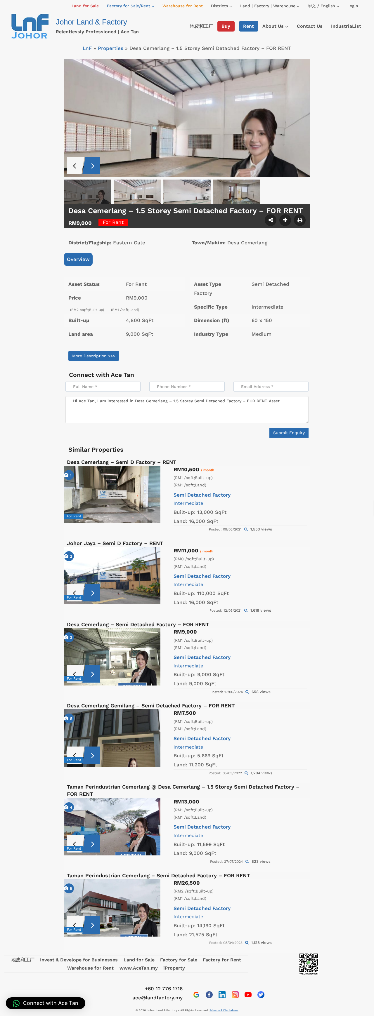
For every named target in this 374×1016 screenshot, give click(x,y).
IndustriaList (346, 26)
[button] (45, 1003)
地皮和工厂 (201, 26)
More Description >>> (93, 356)
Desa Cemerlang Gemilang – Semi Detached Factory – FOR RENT (151, 705)
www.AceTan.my (139, 968)
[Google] (196, 995)
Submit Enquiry (289, 432)
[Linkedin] (222, 995)
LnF (87, 48)
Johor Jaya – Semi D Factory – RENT (115, 543)
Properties (110, 48)
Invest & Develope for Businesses (79, 960)
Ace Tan (122, 374)
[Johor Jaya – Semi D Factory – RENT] (112, 575)
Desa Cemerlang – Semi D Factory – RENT (121, 462)
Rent (248, 26)
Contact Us (310, 26)
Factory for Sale (178, 960)
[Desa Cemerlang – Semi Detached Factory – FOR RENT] (112, 657)
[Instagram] (235, 995)
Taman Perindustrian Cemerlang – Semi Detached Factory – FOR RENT (158, 875)
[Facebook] (209, 995)
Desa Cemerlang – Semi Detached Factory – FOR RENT (138, 624)
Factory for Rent (222, 960)
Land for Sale (85, 6)
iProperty (174, 968)
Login (352, 6)
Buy (225, 26)
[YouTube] (248, 995)
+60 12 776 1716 (164, 988)
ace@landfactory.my (157, 998)
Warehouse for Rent (182, 6)
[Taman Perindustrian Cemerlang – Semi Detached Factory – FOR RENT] (112, 908)
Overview (78, 259)
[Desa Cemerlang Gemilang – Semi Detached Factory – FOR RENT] (112, 738)
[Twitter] (261, 995)
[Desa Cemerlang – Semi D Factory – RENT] (112, 494)
